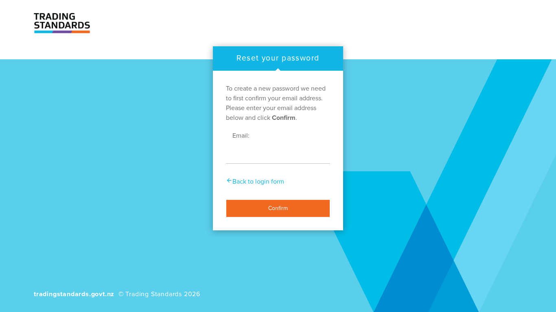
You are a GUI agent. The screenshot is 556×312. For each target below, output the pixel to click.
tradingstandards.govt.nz (74, 294)
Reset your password (277, 58)
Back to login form (258, 182)
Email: (241, 136)
